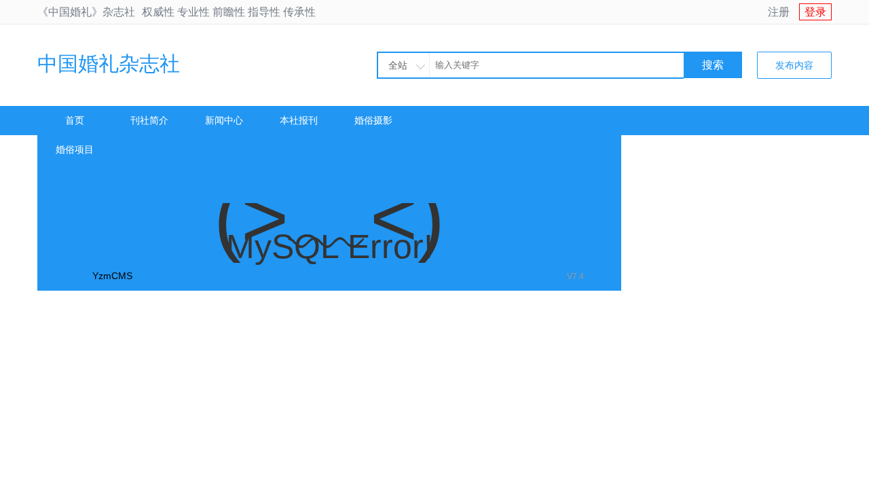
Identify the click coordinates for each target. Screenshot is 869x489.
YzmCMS (112, 275)
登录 (815, 12)
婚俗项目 (75, 149)
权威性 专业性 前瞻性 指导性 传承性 (229, 12)
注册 (779, 12)
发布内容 (794, 65)
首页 (74, 120)
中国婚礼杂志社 (108, 63)
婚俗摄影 (373, 120)
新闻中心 (224, 120)
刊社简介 (149, 120)
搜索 (713, 65)
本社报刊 (299, 120)
